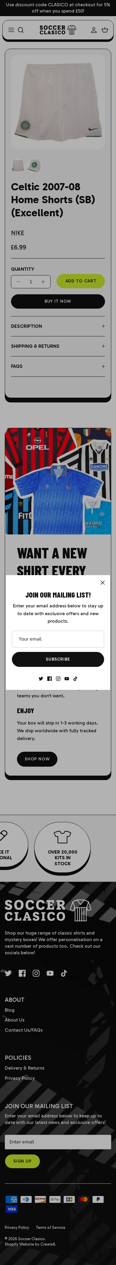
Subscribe (58, 659)
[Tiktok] (75, 678)
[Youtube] (67, 678)
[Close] (102, 582)
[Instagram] (58, 678)
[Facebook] (49, 678)
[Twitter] (41, 678)
